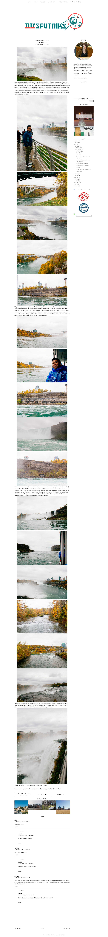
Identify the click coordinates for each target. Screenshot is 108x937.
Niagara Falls (24, 795)
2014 (76, 180)
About (35, 1)
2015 (76, 179)
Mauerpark (78, 154)
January (78, 151)
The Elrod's (17, 848)
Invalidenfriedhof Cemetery (82, 163)
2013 (76, 182)
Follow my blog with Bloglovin (80, 78)
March (78, 147)
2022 (77, 141)
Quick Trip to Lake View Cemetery (83, 169)
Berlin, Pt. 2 (78, 152)
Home (29, 1)
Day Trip (22, 793)
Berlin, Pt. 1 (78, 167)
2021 (76, 142)
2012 (76, 184)
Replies (22, 831)
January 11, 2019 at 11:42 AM (22, 877)
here (75, 72)
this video (27, 785)
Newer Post (17, 928)
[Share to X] (38, 794)
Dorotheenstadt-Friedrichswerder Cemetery (83, 157)
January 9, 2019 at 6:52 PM (26, 835)
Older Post (67, 928)
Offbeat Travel (63, 1)
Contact (43, 1)
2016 (76, 177)
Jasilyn (20, 834)
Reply (16, 827)
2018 (76, 174)
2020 (77, 144)
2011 (76, 186)
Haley (15, 820)
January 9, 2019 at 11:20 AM (22, 849)
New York (28, 793)
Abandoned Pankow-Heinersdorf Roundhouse (83, 160)
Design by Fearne (60, 934)
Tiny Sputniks (50, 934)
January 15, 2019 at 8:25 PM (26, 895)
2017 (76, 175)
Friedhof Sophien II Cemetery (82, 165)
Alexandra (17, 876)
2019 (76, 146)
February (79, 149)
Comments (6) (60, 794)
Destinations (51, 1)
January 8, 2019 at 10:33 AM (22, 821)
